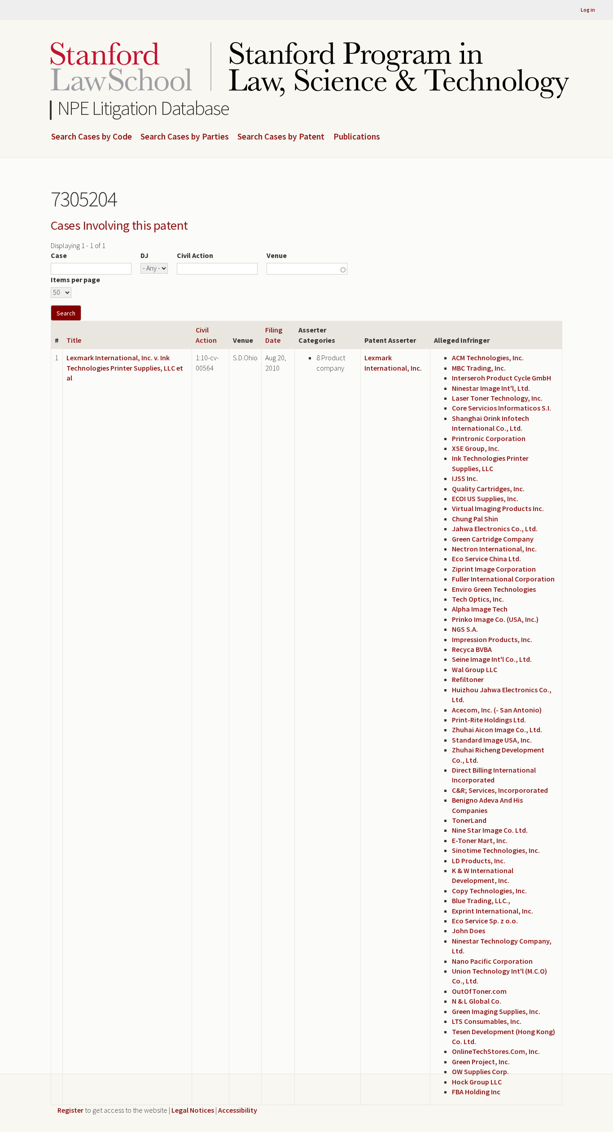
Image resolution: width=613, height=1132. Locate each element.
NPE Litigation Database (143, 108)
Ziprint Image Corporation (494, 568)
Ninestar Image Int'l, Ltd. (491, 388)
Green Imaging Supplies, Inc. (496, 1011)
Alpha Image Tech (480, 608)
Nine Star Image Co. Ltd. (490, 830)
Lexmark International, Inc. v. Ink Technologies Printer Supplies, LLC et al (124, 367)
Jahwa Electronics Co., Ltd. (495, 528)
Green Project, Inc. (481, 1061)
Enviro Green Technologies (494, 589)
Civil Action (195, 255)
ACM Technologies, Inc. (488, 357)
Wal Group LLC (474, 669)
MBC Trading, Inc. (479, 367)
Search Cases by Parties (184, 137)
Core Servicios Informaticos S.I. (501, 407)
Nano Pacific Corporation (492, 961)
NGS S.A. (465, 629)
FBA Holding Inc (476, 1091)
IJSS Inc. (465, 478)
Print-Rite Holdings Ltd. (489, 719)
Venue (277, 255)
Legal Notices (192, 1110)
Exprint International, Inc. (492, 910)
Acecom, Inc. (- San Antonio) (497, 709)
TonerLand (469, 820)
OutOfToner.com (479, 991)
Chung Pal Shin (475, 518)
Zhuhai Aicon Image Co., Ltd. (497, 729)
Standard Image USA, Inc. (492, 739)
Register (70, 1110)
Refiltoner (468, 679)
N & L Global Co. (476, 1001)
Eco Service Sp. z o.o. (485, 920)
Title (73, 340)
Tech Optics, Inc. (478, 598)
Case (59, 255)
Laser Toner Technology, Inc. (497, 397)
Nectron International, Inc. (494, 548)
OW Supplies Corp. (480, 1071)
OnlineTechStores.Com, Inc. (496, 1051)
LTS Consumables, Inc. (486, 1021)
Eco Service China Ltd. (486, 558)
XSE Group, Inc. (475, 448)
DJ (144, 255)
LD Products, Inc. (478, 860)
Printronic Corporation (488, 438)
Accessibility (237, 1110)
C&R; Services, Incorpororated (500, 790)
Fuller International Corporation (503, 578)
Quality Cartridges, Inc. (488, 488)
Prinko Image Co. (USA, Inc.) (495, 619)
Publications (356, 137)
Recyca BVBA (472, 649)
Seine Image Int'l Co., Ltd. (492, 659)
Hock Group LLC (477, 1081)
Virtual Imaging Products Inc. (498, 508)
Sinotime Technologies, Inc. (496, 850)
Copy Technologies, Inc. (489, 890)
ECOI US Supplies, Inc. (485, 498)
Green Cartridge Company (493, 538)
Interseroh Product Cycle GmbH (501, 377)
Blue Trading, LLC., (481, 900)
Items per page (75, 279)
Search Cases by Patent (280, 137)
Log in (588, 9)
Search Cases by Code (91, 137)
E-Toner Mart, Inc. (480, 840)
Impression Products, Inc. (492, 639)
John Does (468, 930)
